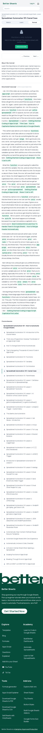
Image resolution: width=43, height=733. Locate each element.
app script (6, 94)
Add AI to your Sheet (10, 661)
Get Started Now (14, 611)
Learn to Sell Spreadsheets (29, 656)
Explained (6, 656)
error (4, 184)
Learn (21, 22)
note (20, 284)
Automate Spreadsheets (29, 648)
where (25, 282)
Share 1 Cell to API (26, 192)
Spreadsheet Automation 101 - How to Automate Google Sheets (21, 327)
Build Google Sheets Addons (31, 711)
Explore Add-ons (30, 687)
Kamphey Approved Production (26, 729)
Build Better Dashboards (28, 639)
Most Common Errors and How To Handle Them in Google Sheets (19, 225)
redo (4, 242)
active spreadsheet (15, 189)
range (22, 139)
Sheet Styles (29, 692)
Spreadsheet (14, 121)
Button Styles (29, 704)
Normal (34, 22)
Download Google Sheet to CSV (9, 708)
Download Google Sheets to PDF (9, 699)
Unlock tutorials (21, 47)
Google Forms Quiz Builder (31, 720)
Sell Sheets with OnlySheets (8, 716)
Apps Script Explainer (10, 692)
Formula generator (9, 687)
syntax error (6, 253)
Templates (6, 630)
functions (28, 99)
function (13, 110)
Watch (8, 22)
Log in (32, 3)
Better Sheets (10, 3)
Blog (4, 636)
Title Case (23, 123)
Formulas (5, 641)
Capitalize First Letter (10, 313)
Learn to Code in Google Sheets (30, 631)
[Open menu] (38, 4)
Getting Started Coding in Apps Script (20, 158)
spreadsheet (31, 187)
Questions (6, 652)
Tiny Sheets (28, 698)
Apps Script (6, 647)
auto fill (8, 218)
